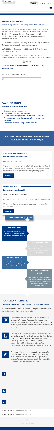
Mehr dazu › (8, 175)
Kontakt (42, 3)
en (48, 3)
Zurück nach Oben (27, 421)
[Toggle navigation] (50, 8)
